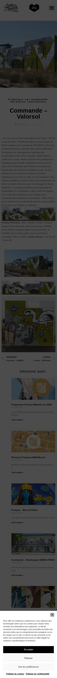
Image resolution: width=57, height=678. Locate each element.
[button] (52, 614)
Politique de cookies (15, 674)
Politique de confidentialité (37, 674)
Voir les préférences (28, 666)
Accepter (28, 649)
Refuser (28, 658)
